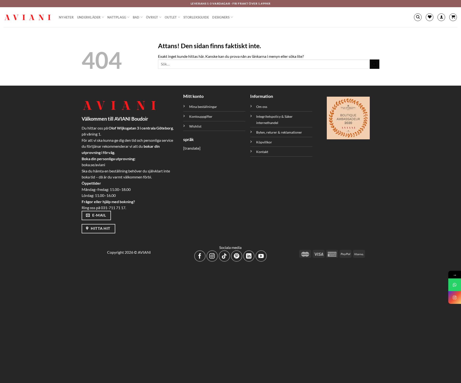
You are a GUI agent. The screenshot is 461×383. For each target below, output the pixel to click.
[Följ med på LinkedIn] (249, 256)
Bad (136, 17)
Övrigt (152, 17)
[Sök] (418, 17)
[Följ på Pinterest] (236, 256)
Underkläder (89, 17)
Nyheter (66, 17)
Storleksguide (196, 17)
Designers (221, 17)
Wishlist (195, 126)
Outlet (171, 17)
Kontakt (262, 152)
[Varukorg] (453, 17)
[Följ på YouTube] (261, 256)
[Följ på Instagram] (212, 256)
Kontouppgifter (200, 116)
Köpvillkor (264, 142)
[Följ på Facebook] (200, 256)
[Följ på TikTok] (224, 256)
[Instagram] (454, 297)
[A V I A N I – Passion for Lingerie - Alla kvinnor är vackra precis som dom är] (28, 17)
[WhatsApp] (454, 284)
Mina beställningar (203, 107)
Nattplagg (116, 17)
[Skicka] (374, 64)
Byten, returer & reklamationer (279, 132)
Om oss (261, 107)
